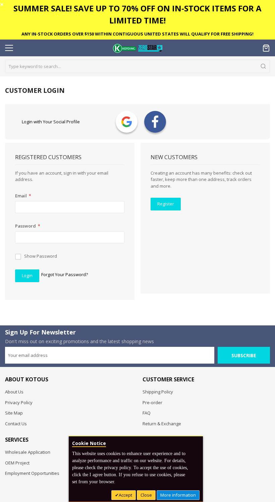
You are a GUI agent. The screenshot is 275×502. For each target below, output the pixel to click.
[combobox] (137, 66)
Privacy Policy (19, 402)
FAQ (147, 413)
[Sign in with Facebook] (155, 122)
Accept (125, 495)
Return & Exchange (162, 424)
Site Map (14, 413)
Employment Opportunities (32, 473)
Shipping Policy (158, 392)
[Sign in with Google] (127, 122)
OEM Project (17, 463)
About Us (14, 392)
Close (146, 495)
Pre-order (152, 402)
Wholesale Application (27, 452)
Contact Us (16, 424)
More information (178, 495)
